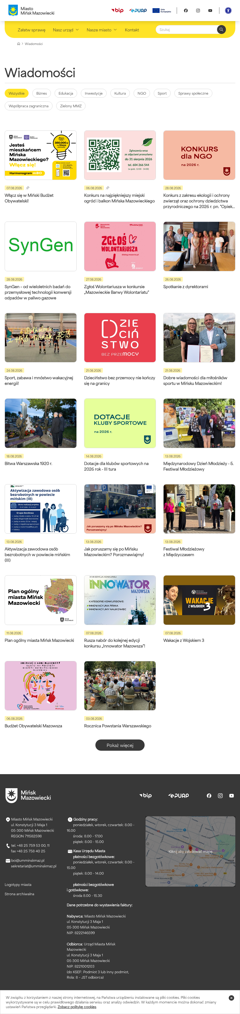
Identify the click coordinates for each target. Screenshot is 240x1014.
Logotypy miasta (18, 884)
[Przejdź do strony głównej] (28, 795)
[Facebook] (186, 10)
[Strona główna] (18, 43)
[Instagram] (198, 10)
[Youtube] (210, 10)
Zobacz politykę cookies (77, 1006)
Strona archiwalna (19, 893)
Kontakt (132, 29)
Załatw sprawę (31, 29)
